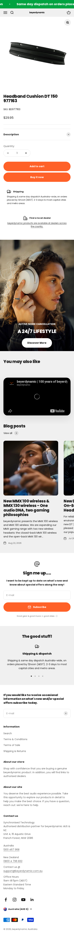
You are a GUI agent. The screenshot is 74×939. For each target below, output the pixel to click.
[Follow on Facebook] (5, 899)
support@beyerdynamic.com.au (23, 871)
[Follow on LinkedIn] (32, 899)
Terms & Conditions (15, 739)
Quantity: (9, 146)
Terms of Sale (11, 745)
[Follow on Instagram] (14, 899)
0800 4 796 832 (12, 861)
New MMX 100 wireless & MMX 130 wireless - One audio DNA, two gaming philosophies (26, 507)
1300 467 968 (11, 849)
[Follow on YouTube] (23, 899)
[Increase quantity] (26, 153)
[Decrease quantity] (8, 153)
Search (7, 733)
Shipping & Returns (14, 751)
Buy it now (37, 177)
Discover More (36, 343)
